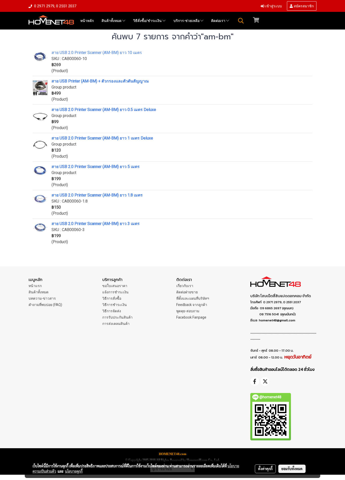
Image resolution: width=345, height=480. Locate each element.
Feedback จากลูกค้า (191, 305)
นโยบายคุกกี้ (74, 471)
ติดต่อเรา (218, 21)
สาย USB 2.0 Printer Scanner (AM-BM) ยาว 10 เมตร (97, 52)
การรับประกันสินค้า (117, 317)
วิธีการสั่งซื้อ (111, 298)
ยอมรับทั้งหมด (292, 468)
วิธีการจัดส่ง (111, 311)
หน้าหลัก (87, 21)
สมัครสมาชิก (303, 5)
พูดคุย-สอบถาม (187, 311)
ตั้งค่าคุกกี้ (265, 468)
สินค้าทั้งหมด (112, 21)
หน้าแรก (35, 286)
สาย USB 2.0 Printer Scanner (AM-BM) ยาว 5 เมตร (96, 166)
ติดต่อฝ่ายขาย (187, 292)
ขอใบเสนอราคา (114, 286)
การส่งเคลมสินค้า (116, 324)
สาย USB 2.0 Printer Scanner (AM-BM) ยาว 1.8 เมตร (97, 195)
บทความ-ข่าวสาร (42, 298)
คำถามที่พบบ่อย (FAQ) (45, 305)
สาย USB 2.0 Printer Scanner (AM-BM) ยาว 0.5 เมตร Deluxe (104, 109)
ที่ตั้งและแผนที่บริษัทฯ (192, 298)
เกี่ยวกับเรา (184, 286)
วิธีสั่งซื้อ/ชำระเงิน (147, 21)
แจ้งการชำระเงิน (115, 292)
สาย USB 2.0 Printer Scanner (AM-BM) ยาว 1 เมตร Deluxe (102, 138)
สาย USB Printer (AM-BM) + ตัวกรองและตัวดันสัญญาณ (100, 81)
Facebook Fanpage (191, 317)
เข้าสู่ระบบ (273, 5)
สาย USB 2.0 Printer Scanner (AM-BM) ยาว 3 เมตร (96, 223)
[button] (241, 20)
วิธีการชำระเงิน (114, 305)
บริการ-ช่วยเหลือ (187, 21)
